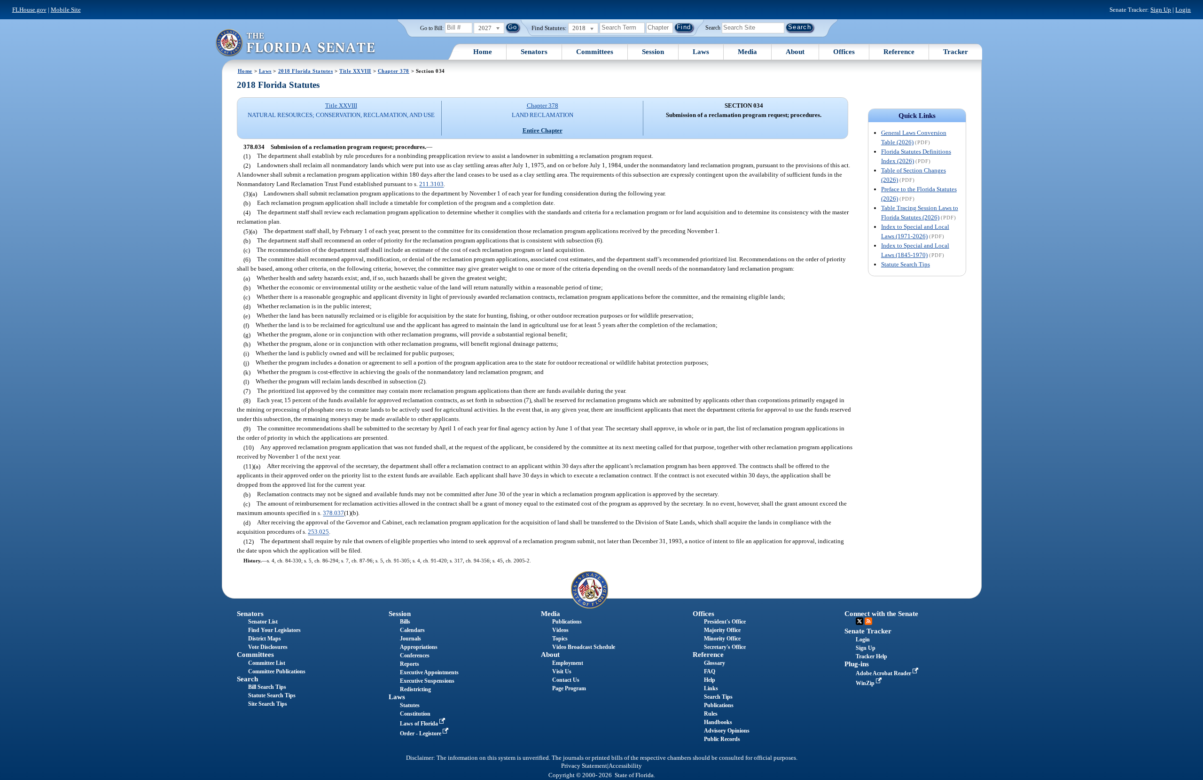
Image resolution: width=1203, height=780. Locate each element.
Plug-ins (856, 664)
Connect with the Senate (881, 613)
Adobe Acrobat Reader (884, 673)
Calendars (412, 630)
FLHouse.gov (29, 9)
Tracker (955, 51)
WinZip (866, 683)
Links (711, 688)
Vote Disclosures (268, 647)
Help (709, 680)
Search (712, 27)
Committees (594, 51)
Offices (844, 51)
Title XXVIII (355, 71)
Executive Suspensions (427, 681)
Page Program (569, 688)
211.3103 (431, 184)
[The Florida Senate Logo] (295, 42)
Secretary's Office (725, 647)
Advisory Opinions (727, 730)
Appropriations (418, 647)
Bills (405, 621)
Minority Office (722, 638)
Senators (534, 51)
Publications (567, 621)
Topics (560, 638)
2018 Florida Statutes (305, 71)
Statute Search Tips (905, 264)
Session (653, 51)
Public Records (722, 739)
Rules (711, 713)
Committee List (266, 663)
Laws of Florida (419, 723)
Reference (898, 51)
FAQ (709, 671)
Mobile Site (66, 9)
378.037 (333, 513)
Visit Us (561, 671)
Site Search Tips (267, 704)
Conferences (415, 655)
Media (747, 51)
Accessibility (625, 766)
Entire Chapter (542, 130)
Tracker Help (871, 656)
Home (482, 51)
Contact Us (565, 680)
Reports (409, 664)
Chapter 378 (393, 71)
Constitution (415, 713)
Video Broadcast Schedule (583, 647)
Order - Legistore (421, 733)
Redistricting (415, 689)
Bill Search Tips (267, 687)
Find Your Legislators (274, 630)
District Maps (264, 638)
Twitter (859, 621)
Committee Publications (276, 671)
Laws (701, 51)
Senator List (263, 621)
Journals (410, 638)
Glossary (714, 663)
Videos (560, 630)
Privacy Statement (584, 766)
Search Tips (718, 697)
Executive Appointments (429, 672)
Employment (567, 663)
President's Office (725, 621)
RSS (868, 621)
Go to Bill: (432, 28)
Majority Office (722, 630)
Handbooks (718, 722)
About (795, 51)
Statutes (410, 705)
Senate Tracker (867, 631)
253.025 (318, 532)
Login (1183, 9)
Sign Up (1160, 9)
